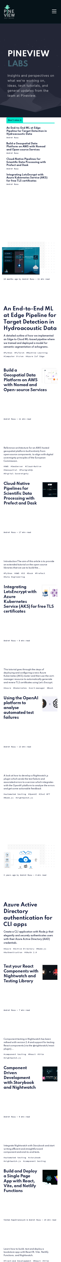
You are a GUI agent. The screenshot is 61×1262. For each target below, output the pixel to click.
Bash (50, 688)
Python (8, 353)
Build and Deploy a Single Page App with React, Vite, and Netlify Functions (20, 1181)
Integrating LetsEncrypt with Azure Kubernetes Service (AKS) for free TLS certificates (26, 177)
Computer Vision (14, 356)
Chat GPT (45, 794)
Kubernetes (20, 688)
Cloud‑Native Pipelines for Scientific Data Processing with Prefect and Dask (26, 162)
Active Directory (24, 949)
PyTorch (20, 353)
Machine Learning (38, 353)
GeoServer (17, 466)
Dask (30, 573)
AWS (7, 466)
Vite (41, 1054)
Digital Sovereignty (17, 473)
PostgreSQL (27, 470)
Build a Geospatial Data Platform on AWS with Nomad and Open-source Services (25, 146)
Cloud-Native (33, 466)
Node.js (9, 798)
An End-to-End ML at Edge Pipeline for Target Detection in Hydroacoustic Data (26, 131)
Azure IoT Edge (35, 356)
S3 (24, 573)
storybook (35, 1157)
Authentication (13, 952)
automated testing (15, 794)
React (32, 1054)
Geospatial (11, 470)
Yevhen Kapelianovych (14, 1220)
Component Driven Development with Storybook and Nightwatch (20, 1078)
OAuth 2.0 (31, 952)
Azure (8, 688)
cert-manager (37, 688)
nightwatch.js (25, 798)
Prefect (40, 573)
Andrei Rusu (12, 137)
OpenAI (33, 794)
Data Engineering (15, 577)
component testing (15, 1054)
